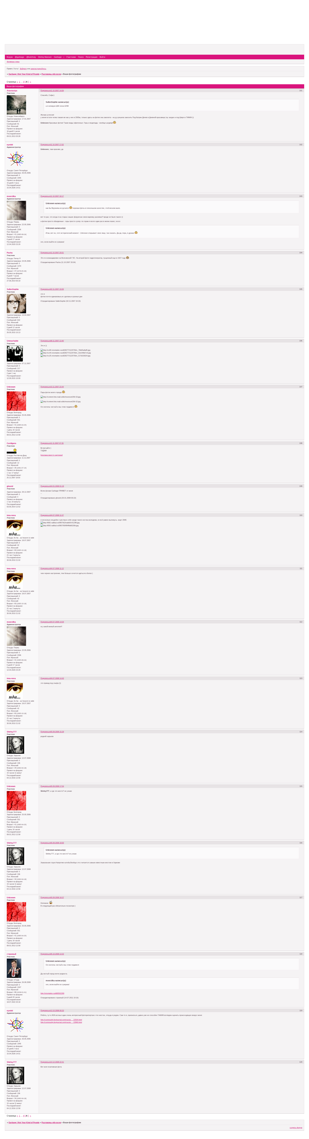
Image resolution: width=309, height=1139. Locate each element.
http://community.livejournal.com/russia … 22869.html (61, 1022)
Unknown (11, 387)
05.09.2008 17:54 (57, 786)
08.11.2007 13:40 (57, 341)
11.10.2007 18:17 (57, 196)
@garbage (19, 57)
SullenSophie (13, 289)
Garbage (58, 57)
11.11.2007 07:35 (57, 443)
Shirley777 (12, 732)
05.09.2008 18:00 (57, 843)
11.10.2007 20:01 (57, 253)
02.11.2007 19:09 (57, 289)
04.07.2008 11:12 (57, 568)
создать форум (296, 1128)
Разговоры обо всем (51, 74)
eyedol (10, 145)
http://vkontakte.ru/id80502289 (52, 993)
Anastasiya (12, 91)
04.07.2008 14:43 (57, 678)
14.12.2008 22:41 (57, 1062)
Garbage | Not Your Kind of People (24, 74)
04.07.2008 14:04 (57, 622)
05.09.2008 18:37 (57, 897)
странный (11, 954)
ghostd (10, 486)
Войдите (23, 69)
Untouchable (12, 341)
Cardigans (11, 443)
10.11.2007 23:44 (57, 387)
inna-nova (11, 515)
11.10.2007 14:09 (57, 90)
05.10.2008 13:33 (57, 954)
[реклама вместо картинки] (52, 455)
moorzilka (11, 196)
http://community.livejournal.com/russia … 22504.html (61, 1020)
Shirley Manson (45, 57)
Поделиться (45, 90)
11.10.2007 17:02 (57, 145)
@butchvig (31, 57)
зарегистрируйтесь (38, 69)
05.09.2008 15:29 (57, 732)
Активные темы (13, 62)
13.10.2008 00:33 (57, 1010)
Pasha (10, 253)
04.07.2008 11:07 (57, 515)
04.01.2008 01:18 (57, 486)
